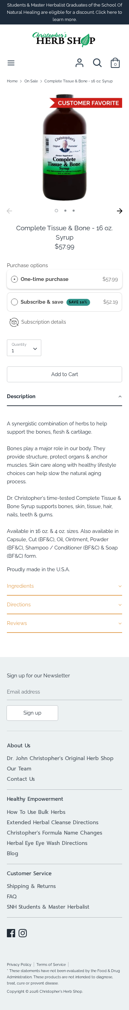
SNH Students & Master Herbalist (48, 907)
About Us (18, 745)
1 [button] (56, 210)
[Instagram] (23, 932)
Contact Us (21, 779)
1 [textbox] (13, 350)
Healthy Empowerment (35, 799)
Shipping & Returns (31, 886)
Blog (12, 853)
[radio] (14, 279)
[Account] (79, 60)
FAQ (12, 896)
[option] (64, 147)
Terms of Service (51, 964)
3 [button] (74, 211)
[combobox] (24, 348)
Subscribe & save (54, 302)
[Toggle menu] (11, 62)
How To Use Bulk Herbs (36, 812)
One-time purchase (44, 279)
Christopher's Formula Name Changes (54, 833)
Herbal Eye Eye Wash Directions (47, 843)
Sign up (32, 713)
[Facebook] (11, 932)
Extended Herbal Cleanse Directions (52, 822)
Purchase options (27, 265)
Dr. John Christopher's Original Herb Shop (60, 758)
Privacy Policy (19, 964)
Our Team (19, 768)
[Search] (97, 60)
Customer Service (29, 873)
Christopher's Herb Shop (61, 991)
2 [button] (65, 211)
